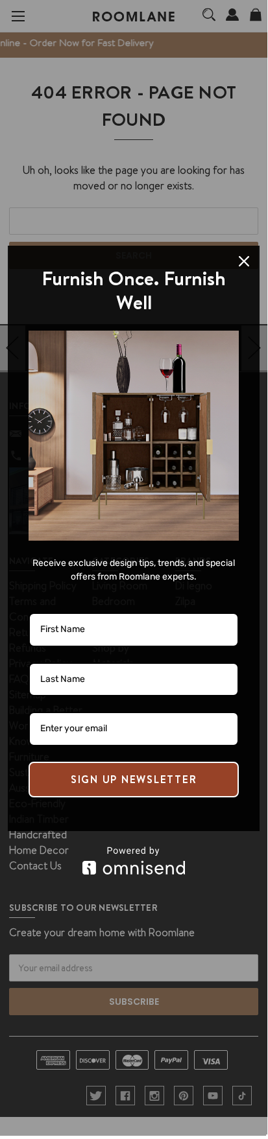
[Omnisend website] (134, 860)
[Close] (244, 261)
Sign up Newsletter (134, 779)
